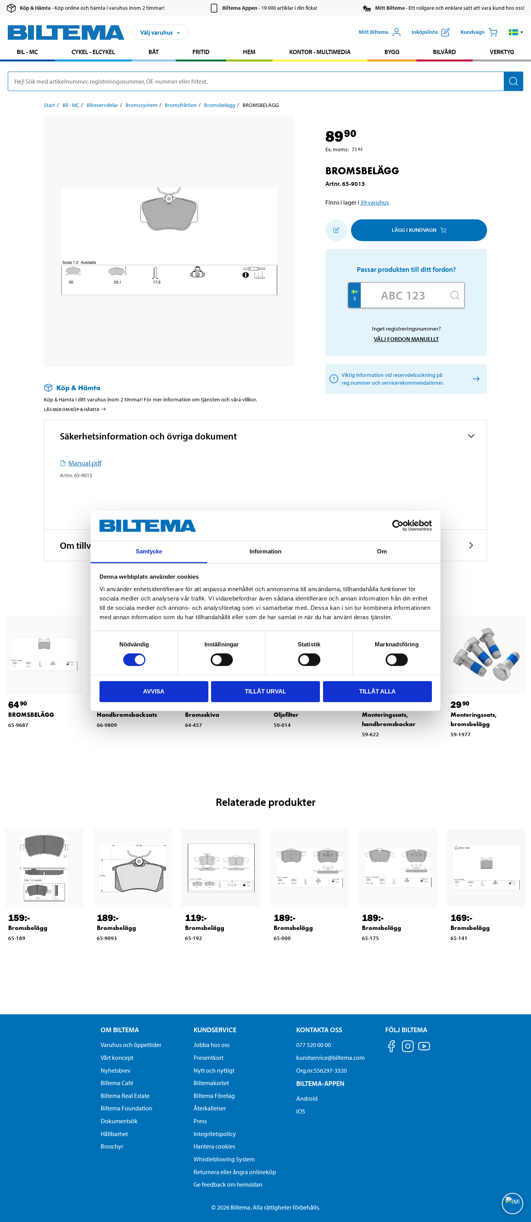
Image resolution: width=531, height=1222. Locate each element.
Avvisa (153, 691)
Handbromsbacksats (127, 715)
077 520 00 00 (313, 1045)
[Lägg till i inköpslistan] (336, 230)
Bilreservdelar (102, 105)
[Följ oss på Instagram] (408, 1047)
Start (49, 105)
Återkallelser (210, 1108)
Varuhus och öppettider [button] (131, 1045)
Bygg (392, 52)
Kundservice (215, 1029)
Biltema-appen (320, 1083)
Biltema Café (117, 1083)
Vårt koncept (117, 1057)
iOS (300, 1111)
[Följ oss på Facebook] (391, 1047)
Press (200, 1121)
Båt (153, 52)
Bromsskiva (202, 715)
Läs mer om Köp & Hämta (72, 409)
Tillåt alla (377, 691)
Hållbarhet (114, 1134)
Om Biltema (120, 1029)
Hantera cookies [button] (214, 1146)
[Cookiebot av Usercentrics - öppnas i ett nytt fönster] (398, 526)
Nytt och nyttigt (214, 1070)
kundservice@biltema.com (330, 1057)
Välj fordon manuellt (406, 339)
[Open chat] (512, 1203)
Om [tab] (382, 551)
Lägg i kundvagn (414, 229)
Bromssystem (141, 105)
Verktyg (502, 52)
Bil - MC (27, 52)
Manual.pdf (84, 463)
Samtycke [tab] (149, 551)
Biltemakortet (211, 1083)
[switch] (222, 659)
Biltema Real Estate (125, 1095)
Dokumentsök (119, 1121)
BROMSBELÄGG (31, 715)
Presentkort (209, 1057)
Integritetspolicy (215, 1134)
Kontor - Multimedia (320, 52)
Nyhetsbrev (116, 1070)
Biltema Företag (214, 1095)
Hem (249, 52)
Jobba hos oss (211, 1045)
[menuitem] (27, 52)
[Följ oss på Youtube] (424, 1049)
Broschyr (112, 1146)
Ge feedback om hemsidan (228, 1184)
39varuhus (374, 202)
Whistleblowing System (224, 1159)
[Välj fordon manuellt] (474, 378)
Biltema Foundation (126, 1108)
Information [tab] (265, 551)
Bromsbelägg (219, 105)
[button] (516, 32)
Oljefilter (286, 715)
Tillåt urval (265, 691)
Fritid (201, 52)
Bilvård (444, 52)
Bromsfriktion (181, 105)
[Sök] (513, 81)
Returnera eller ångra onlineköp (235, 1172)
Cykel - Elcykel (93, 52)
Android (307, 1098)
